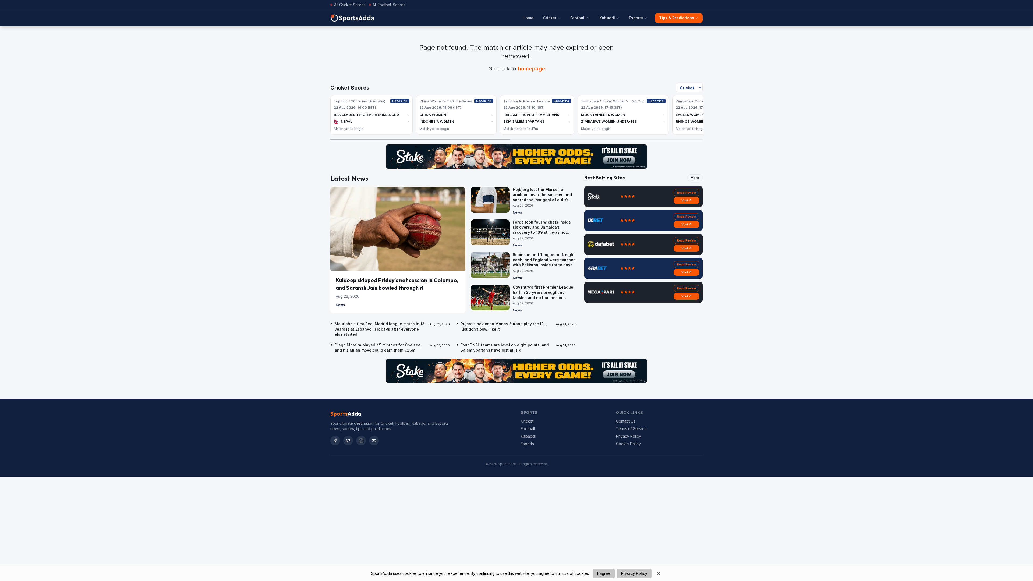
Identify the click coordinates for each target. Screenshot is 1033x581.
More (695, 178)
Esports (636, 18)
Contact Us (625, 421)
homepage (531, 68)
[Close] (658, 573)
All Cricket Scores (350, 4)
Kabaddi (607, 18)
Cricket (549, 18)
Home (528, 18)
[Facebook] (335, 440)
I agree (603, 573)
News (340, 305)
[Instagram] (361, 440)
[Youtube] (374, 440)
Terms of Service (631, 428)
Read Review (686, 192)
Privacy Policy (628, 436)
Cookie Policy (628, 443)
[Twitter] (348, 440)
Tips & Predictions (676, 18)
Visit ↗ (686, 200)
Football (577, 18)
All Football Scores (389, 4)
